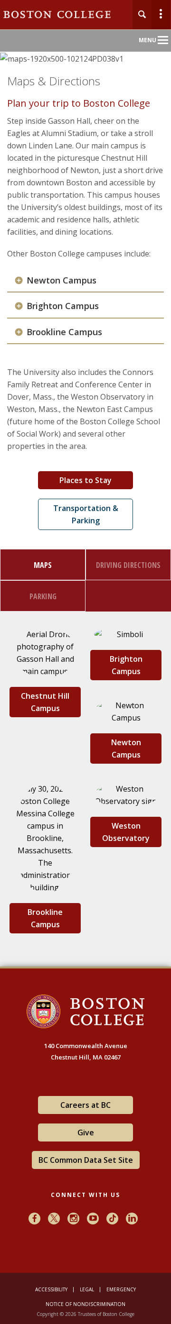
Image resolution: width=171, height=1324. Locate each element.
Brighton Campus (63, 306)
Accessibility (51, 1289)
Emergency (121, 1289)
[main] (85, 529)
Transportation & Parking (85, 514)
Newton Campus (61, 280)
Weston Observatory (126, 832)
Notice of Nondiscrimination (85, 1304)
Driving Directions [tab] (128, 565)
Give (85, 1132)
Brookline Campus (64, 332)
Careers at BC (85, 1105)
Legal (87, 1289)
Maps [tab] (43, 565)
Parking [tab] (43, 596)
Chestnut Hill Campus (45, 702)
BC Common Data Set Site (85, 1160)
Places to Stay (85, 480)
